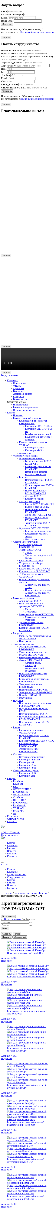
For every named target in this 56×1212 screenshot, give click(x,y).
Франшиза (18, 388)
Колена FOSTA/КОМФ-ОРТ (39, 504)
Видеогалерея (20, 399)
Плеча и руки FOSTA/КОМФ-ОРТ (36, 518)
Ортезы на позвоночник (31, 458)
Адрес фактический (11, 65)
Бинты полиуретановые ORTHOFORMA (31, 731)
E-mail (4, 17)
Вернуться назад (9, 375)
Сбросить (6, 934)
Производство (20, 404)
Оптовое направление (24, 410)
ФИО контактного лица (13, 87)
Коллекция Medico (34, 450)
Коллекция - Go (27, 762)
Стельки (17, 754)
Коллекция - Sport (28, 765)
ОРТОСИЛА (19, 800)
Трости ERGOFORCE (30, 550)
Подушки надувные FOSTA (33, 714)
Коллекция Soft (27, 775)
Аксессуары (25, 453)
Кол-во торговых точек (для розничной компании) (27, 56)
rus (2, 864)
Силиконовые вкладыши (26, 770)
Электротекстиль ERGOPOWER (35, 692)
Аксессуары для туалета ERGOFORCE (37, 594)
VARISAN (18, 808)
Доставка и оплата (22, 394)
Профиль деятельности (13, 53)
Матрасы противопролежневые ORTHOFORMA (35, 637)
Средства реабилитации (25, 541)
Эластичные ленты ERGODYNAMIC (29, 750)
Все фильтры (8, 916)
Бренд (5, 928)
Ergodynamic (19, 805)
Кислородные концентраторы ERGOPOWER (34, 680)
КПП (3, 72)
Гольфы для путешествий (38, 434)
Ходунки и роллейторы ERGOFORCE (31, 564)
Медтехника (25, 697)
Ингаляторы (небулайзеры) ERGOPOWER (33, 675)
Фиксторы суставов (35, 539)
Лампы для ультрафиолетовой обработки (34, 668)
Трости (28, 552)
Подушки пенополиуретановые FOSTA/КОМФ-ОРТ (35, 704)
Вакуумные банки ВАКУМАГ (34, 657)
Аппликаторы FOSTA (30, 601)
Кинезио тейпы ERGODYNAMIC (36, 741)
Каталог (11, 412)
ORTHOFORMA (21, 794)
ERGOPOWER (20, 802)
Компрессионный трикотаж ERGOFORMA (33, 422)
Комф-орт (18, 784)
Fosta (15, 786)
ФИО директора (9, 84)
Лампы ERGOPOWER (30, 660)
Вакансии (18, 391)
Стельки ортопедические (32, 757)
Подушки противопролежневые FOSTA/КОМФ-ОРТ (35, 718)
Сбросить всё (20, 937)
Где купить (18, 396)
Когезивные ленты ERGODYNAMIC (28, 744)
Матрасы (17, 633)
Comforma (18, 797)
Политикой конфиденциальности (37, 32)
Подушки (18, 700)
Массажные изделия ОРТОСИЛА (36, 614)
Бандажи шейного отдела (38, 531)
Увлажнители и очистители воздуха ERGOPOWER (33, 653)
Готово (17, 934)
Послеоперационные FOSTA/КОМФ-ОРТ (35, 492)
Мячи (28, 609)
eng (6, 864)
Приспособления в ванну (38, 590)
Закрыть (6, 37)
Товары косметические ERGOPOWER (30, 685)
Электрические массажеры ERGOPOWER (32, 648)
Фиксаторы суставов (29, 501)
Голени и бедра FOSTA (37, 507)
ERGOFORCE (20, 792)
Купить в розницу (10, 835)
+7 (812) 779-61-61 (10, 832)
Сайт (3, 81)
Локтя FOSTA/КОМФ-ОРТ (39, 515)
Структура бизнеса (16, 874)
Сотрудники (19, 383)
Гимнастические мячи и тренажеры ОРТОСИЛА (31, 605)
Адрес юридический (11, 62)
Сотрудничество (15, 819)
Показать (6, 937)
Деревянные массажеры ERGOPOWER (31, 623)
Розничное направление (25, 407)
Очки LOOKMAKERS (30, 695)
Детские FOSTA (33, 496)
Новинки (18, 415)
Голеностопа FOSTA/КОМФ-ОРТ (36, 510)
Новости (11, 851)
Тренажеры (31, 611)
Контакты (12, 821)
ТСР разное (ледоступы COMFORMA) (31, 575)
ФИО (4, 11)
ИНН (4, 69)
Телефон (5, 75)
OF (14, 813)
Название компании (11, 50)
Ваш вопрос (7, 21)
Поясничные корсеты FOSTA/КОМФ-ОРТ (36, 473)
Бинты (16, 727)
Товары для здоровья (23, 644)
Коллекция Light (27, 773)
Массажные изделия (23, 598)
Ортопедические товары (25, 455)
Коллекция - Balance (29, 759)
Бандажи (23, 477)
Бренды (11, 778)
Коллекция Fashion (34, 447)
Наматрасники (26, 641)
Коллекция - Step (27, 767)
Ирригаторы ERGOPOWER (33, 689)
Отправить (7, 24)
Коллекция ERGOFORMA (38, 426)
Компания (12, 380)
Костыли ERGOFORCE (31, 560)
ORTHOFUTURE (22, 789)
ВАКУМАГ (19, 810)
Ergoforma (18, 781)
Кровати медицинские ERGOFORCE (30, 545)
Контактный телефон (12, 14)
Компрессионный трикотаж (27, 418)
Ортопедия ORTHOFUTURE (34, 528)
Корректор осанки (34, 498)
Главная (11, 869)
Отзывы (17, 385)
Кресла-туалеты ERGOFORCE (34, 568)
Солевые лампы (33, 663)
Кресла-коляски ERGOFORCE (34, 571)
